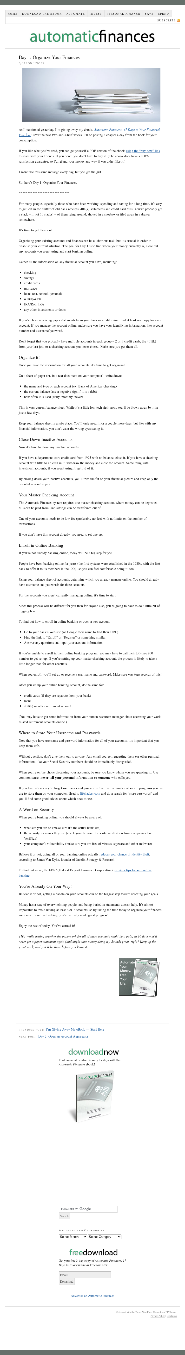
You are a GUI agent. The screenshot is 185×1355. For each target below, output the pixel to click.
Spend (163, 13)
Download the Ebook (42, 13)
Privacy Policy (158, 1315)
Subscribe (166, 20)
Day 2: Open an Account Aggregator (63, 1036)
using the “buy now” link (143, 150)
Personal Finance (123, 13)
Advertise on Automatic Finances (92, 1295)
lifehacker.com (90, 793)
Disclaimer (172, 1315)
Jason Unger (33, 63)
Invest (96, 13)
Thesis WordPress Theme (147, 1312)
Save (149, 13)
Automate (75, 13)
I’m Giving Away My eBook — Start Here (75, 1029)
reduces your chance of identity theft (124, 854)
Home (13, 13)
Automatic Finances (92, 36)
